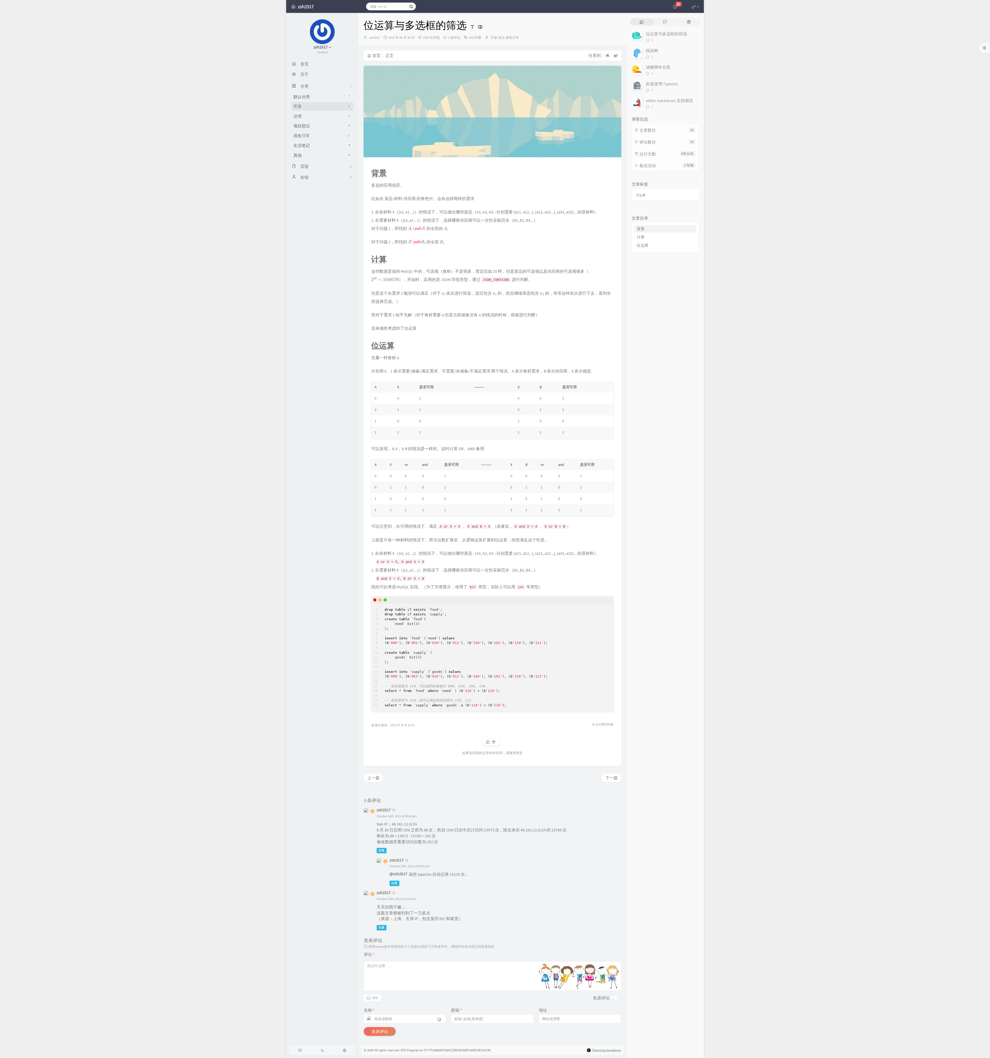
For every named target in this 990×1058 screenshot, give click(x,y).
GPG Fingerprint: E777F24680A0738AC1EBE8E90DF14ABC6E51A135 (445, 1050)
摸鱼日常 (512, 37)
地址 (543, 1010)
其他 (321, 155)
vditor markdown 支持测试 (669, 100)
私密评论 (601, 998)
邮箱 (456, 1010)
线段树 (652, 50)
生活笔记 (321, 145)
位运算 (641, 195)
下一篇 (611, 777)
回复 (381, 851)
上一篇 (373, 777)
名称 (369, 1010)
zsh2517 (374, 37)
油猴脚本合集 (658, 67)
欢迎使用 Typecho (662, 83)
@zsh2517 (398, 873)
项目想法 (321, 125)
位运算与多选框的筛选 (666, 33)
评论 (369, 954)
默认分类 (321, 96)
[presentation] (417, 228)
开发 (494, 37)
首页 (376, 55)
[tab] (641, 22)
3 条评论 (454, 37)
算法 (501, 37)
